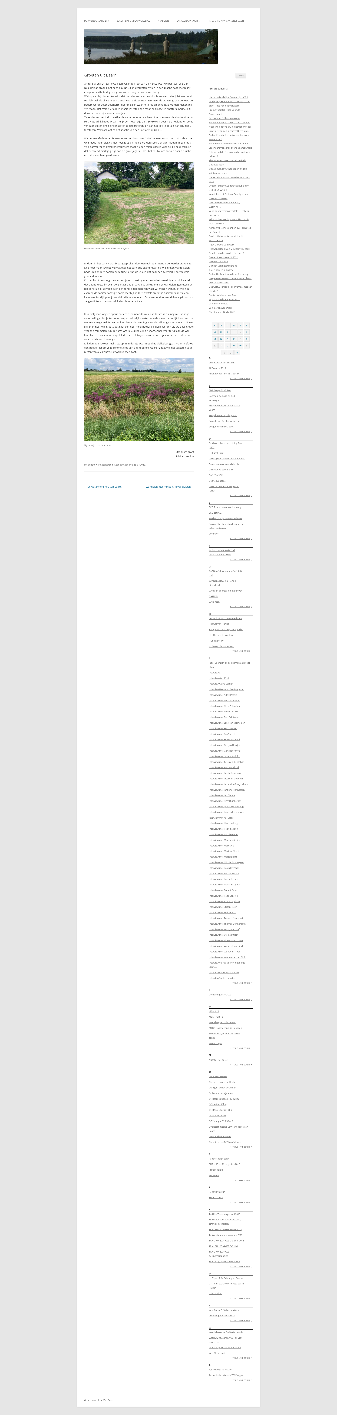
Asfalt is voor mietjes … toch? (224, 373)
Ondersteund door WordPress (98, 1400)
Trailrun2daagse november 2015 (225, 1235)
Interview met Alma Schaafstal (224, 706)
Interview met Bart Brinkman (224, 717)
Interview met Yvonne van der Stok (227, 957)
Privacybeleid (216, 1169)
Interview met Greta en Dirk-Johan (226, 761)
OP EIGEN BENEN (218, 1076)
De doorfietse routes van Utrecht (226, 236)
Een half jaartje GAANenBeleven (225, 518)
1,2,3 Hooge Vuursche (220, 1369)
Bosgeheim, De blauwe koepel (133, 20)
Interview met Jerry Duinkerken (225, 800)
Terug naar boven (241, 378)
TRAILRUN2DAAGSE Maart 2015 (225, 1229)
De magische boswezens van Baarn (227, 458)
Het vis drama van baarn (221, 244)
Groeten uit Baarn (218, 198)
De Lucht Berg (216, 452)
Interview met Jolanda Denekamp (226, 806)
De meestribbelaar (218, 261)
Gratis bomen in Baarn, (221, 269)
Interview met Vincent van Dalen (226, 940)
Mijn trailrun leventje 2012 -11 (224, 299)
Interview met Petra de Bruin (224, 873)
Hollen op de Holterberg (221, 646)
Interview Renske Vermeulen (224, 972)
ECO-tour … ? (215, 512)
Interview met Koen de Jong (223, 828)
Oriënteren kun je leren (221, 1093)
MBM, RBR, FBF (217, 1016)
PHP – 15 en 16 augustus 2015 (224, 1164)
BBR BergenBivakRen (220, 390)
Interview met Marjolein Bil (223, 856)
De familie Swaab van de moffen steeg (228, 274)
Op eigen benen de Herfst (222, 1082)
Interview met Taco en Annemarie (226, 918)
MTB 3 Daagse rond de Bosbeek (225, 1027)
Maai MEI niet (216, 240)
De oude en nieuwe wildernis (224, 464)
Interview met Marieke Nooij (224, 851)
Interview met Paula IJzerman (224, 867)
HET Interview (216, 640)
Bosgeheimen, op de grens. (223, 415)
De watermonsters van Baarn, (103, 486)
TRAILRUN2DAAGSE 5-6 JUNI (223, 1246)
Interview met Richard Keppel (224, 884)
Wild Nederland (217, 1353)
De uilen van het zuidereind (223, 265)
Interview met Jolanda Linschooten (227, 812)
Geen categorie (122, 464)
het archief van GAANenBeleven (226, 20)
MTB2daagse (215, 1043)
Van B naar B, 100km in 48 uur (224, 1310)
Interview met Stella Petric (222, 912)
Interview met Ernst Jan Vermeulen (227, 722)
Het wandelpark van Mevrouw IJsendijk (229, 248)
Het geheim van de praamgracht (226, 629)
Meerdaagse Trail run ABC (222, 1022)
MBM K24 (214, 1011)
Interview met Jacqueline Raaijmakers (228, 784)
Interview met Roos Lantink (223, 895)
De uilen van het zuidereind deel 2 (226, 253)
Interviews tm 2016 (219, 678)
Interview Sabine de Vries (222, 978)
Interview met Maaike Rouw (223, 834)
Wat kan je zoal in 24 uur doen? (225, 1347)
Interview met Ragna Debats (223, 879)
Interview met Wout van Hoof (224, 951)
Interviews (214, 672)
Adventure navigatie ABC (222, 362)
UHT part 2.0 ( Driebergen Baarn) (226, 1278)
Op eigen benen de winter (222, 1087)
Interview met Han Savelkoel (224, 767)
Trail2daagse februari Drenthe (224, 1261)
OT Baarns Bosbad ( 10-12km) (224, 1098)
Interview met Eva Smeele (222, 734)
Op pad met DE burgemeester (224, 118)
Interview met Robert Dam (223, 890)
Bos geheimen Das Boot (221, 426)
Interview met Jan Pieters (222, 795)
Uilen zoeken (215, 1293)
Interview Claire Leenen (221, 683)
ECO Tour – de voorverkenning (225, 507)
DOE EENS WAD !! (218, 189)
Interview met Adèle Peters (223, 694)
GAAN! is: (213, 596)
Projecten (163, 20)
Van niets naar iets (218, 303)
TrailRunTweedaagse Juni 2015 (224, 1214)
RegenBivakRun (217, 1191)
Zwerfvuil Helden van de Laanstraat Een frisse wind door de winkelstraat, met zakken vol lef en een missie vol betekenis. (230, 126)
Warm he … (215, 206)
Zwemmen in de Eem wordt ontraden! (228, 143)
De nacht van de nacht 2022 (223, 257)
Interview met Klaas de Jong (223, 823)
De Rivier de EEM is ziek (96, 20)
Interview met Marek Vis (221, 845)
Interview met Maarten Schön (224, 840)
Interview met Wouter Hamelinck (226, 946)
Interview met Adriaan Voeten (224, 700)
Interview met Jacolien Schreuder (226, 778)
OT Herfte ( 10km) (218, 1104)
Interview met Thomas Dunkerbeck (227, 923)
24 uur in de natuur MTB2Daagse (226, 1375)
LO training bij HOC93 (220, 994)
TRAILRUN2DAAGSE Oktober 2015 (226, 1240)
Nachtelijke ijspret (218, 1059)
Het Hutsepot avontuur (221, 635)
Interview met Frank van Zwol (224, 739)
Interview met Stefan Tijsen (223, 906)
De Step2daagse (217, 480)
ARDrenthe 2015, (217, 368)
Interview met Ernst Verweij (223, 728)
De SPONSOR (216, 475)
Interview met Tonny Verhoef (224, 929)
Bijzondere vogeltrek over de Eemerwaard (230, 147)
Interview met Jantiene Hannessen (227, 789)
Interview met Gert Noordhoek (225, 750)
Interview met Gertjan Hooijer (224, 745)
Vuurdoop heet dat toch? (222, 1315)
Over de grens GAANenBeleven (225, 1142)
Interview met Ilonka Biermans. (225, 773)
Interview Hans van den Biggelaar (226, 689)
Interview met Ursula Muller (223, 934)
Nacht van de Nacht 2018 (222, 312)
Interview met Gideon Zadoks (224, 756)
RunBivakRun (216, 1197)
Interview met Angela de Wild (224, 711)
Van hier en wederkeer (220, 307)
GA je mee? (214, 601)
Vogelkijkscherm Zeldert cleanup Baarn (229, 185)
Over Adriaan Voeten (188, 20)
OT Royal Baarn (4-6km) (221, 1109)
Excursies (214, 533)
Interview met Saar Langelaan (224, 901)
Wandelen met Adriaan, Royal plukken (170, 486)
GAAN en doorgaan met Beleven (225, 590)
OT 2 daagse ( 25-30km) (221, 1121)
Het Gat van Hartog (219, 623)
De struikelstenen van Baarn (223, 295)
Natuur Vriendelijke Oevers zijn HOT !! (228, 97)
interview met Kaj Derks (221, 817)
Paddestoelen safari (219, 1158)
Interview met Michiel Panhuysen (226, 862)
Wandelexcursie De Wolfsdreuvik (226, 1332)
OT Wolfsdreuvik (217, 1115)
